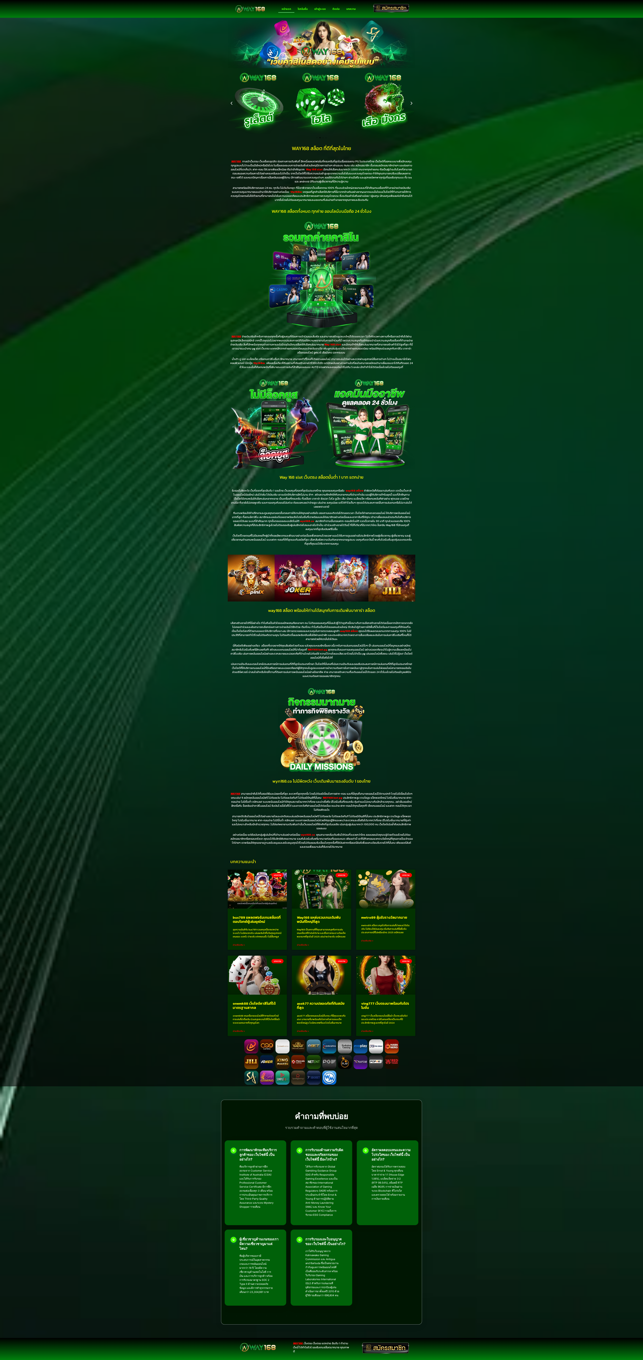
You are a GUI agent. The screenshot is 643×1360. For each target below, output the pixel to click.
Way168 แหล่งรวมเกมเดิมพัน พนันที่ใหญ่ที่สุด (319, 919)
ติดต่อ (336, 9)
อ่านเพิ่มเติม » (239, 944)
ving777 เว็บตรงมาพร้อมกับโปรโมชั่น (385, 1005)
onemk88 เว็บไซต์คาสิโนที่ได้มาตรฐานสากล (254, 1005)
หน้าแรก (286, 9)
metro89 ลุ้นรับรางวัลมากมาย (384, 917)
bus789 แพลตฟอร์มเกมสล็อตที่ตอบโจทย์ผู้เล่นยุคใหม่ (257, 919)
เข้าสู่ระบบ (320, 9)
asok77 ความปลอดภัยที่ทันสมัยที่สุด (321, 1005)
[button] (231, 103)
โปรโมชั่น (303, 9)
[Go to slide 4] (326, 137)
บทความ (351, 9)
